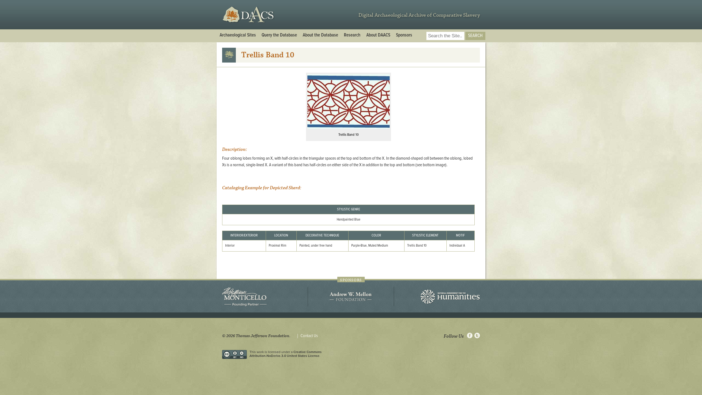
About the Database (320, 35)
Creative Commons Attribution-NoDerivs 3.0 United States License (286, 354)
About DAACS (378, 35)
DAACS (249, 14)
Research (352, 35)
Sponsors (404, 35)
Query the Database (279, 35)
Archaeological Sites (238, 35)
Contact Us (309, 336)
